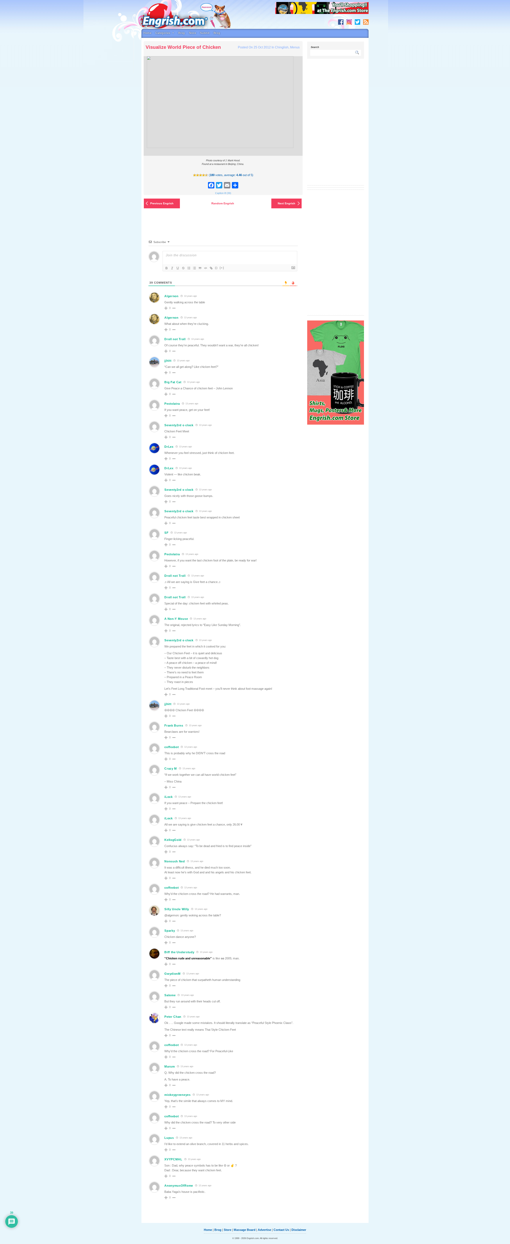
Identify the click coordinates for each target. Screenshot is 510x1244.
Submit (204, 32)
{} (216, 267)
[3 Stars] (200, 175)
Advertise (264, 1229)
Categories (162, 32)
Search (315, 47)
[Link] (211, 268)
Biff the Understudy (179, 952)
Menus (295, 47)
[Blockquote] (200, 268)
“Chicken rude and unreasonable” (188, 958)
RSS (366, 22)
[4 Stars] (203, 175)
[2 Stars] (197, 175)
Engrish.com (182, 17)
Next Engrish (286, 203)
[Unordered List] (194, 268)
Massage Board (244, 1229)
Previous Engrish (162, 203)
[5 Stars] (206, 175)
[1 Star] (194, 175)
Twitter (357, 22)
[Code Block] (205, 268)
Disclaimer (298, 1229)
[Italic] (172, 268)
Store (192, 32)
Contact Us (281, 1229)
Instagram (349, 22)
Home (147, 32)
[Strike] (183, 268)
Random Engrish (222, 203)
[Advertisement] (336, 124)
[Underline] (177, 268)
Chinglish (281, 47)
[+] (222, 267)
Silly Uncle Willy (176, 909)
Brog (181, 32)
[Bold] (166, 268)
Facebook (340, 22)
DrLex (169, 446)
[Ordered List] (189, 268)
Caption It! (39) (223, 193)
